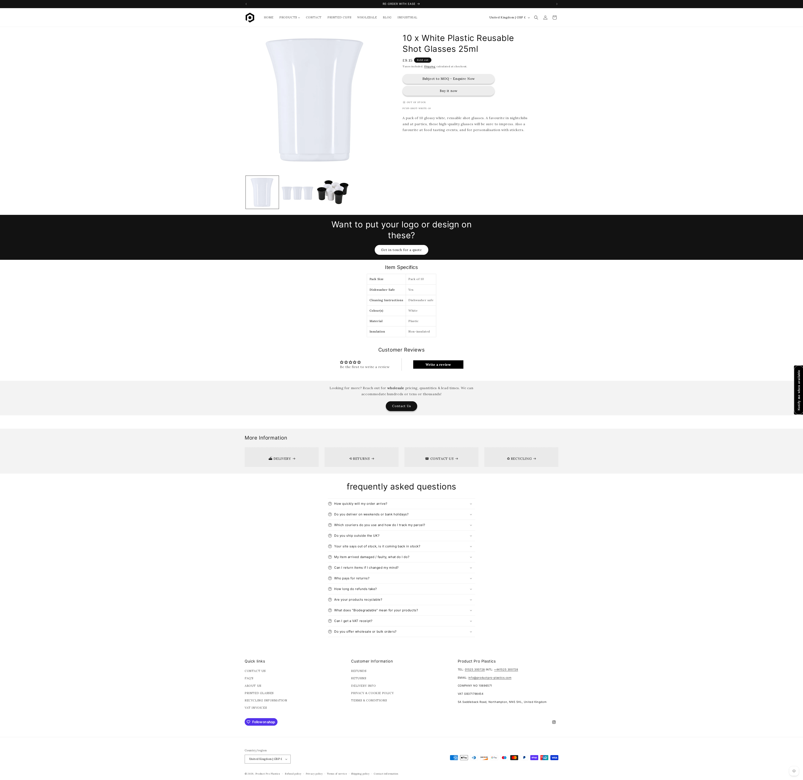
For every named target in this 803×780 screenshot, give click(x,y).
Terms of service (337, 773)
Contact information (386, 773)
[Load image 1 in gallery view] (262, 192)
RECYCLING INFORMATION (266, 700)
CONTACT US (255, 671)
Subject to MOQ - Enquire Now (448, 79)
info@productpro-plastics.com (489, 677)
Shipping (430, 66)
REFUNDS (358, 671)
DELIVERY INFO (363, 686)
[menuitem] (268, 17)
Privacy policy (314, 773)
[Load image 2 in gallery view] (297, 192)
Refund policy (293, 773)
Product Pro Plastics (267, 773)
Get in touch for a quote (401, 250)
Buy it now (449, 91)
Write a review (438, 364)
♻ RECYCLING (519, 458)
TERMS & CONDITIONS (369, 700)
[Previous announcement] (246, 4)
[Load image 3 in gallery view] (332, 192)
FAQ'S (249, 678)
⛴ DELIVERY (279, 458)
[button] (536, 17)
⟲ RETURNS (359, 458)
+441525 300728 (506, 669)
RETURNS (358, 678)
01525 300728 (475, 669)
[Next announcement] (556, 4)
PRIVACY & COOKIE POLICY (372, 693)
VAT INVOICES (256, 708)
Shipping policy (360, 773)
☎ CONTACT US (439, 458)
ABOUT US (253, 686)
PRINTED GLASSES (259, 693)
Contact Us (401, 406)
